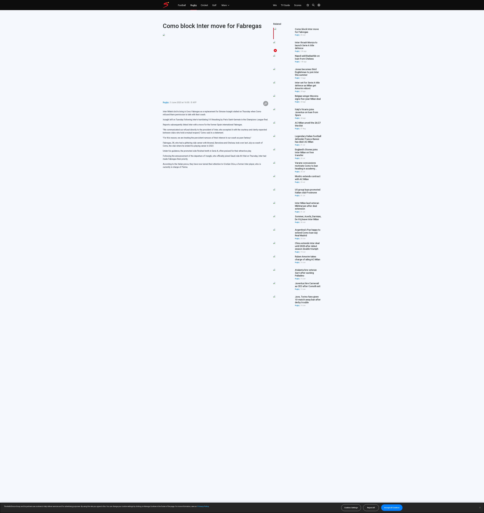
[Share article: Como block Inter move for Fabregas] (265, 103)
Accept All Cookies (391, 508)
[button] (297, 47)
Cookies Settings (351, 508)
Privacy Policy (203, 506)
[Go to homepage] (166, 5)
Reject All (371, 508)
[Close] (480, 507)
